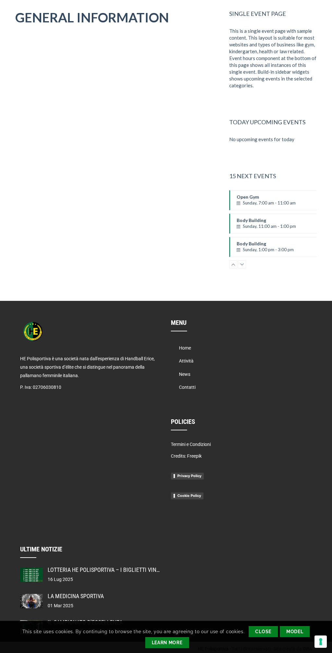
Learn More (167, 642)
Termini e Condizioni (191, 444)
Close (263, 631)
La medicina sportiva (76, 596)
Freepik (194, 456)
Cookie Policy (189, 495)
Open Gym (266, 202)
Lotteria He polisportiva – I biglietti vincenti (109, 569)
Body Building (266, 225)
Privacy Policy (189, 476)
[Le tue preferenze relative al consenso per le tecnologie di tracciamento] (320, 641)
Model (294, 631)
